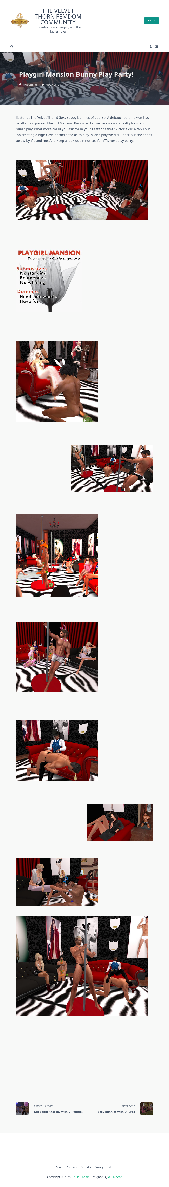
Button (151, 20)
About (59, 1167)
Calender (85, 1167)
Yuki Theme (82, 1177)
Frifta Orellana (29, 84)
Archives (72, 1167)
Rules (110, 1167)
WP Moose (115, 1177)
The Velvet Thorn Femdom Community (58, 16)
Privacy (99, 1167)
